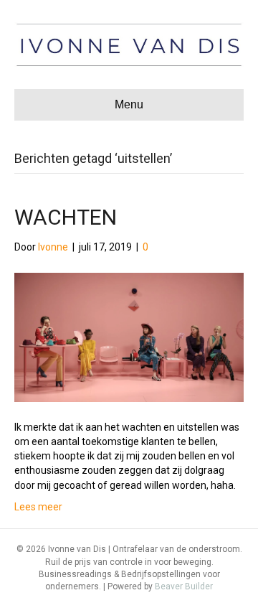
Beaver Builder (184, 586)
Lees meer (38, 507)
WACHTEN (65, 217)
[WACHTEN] (129, 336)
